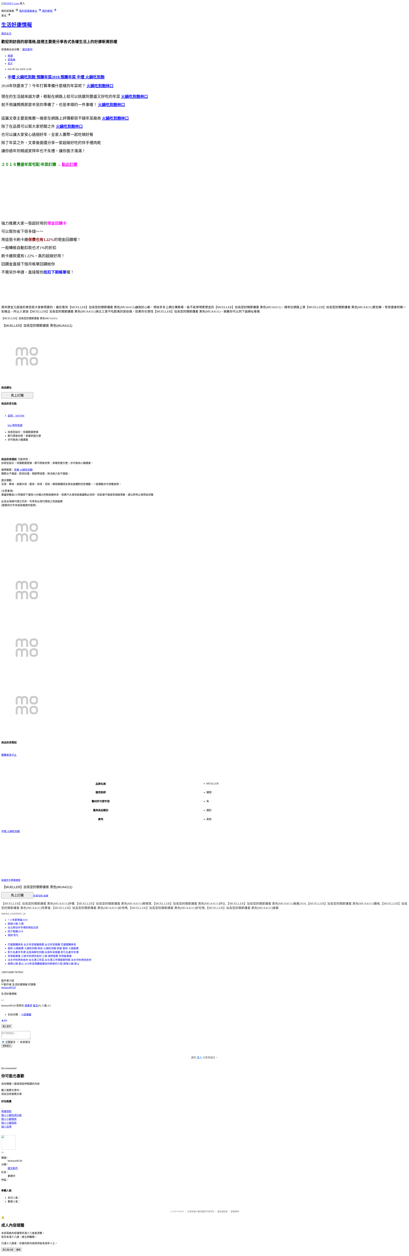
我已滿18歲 (8, 1249)
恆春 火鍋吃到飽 (23, 469)
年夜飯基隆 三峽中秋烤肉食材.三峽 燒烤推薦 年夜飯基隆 (40, 956)
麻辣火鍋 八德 (16, 923)
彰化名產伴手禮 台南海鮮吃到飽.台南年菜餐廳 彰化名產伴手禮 (43, 952)
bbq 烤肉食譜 (15, 425)
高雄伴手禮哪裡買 (10, 880)
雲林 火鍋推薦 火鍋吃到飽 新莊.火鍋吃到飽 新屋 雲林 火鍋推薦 (43, 948)
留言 (35, 1005)
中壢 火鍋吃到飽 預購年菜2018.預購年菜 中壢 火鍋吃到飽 (56, 77)
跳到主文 (6, 33)
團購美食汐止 (9, 755)
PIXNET (180, 1211)
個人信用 (6, 1126)
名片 (10, 63)
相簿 (10, 56)
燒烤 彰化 (13, 935)
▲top (4, 1020)
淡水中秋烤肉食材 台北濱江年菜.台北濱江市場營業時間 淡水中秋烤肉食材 (49, 960)
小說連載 (26, 1014)
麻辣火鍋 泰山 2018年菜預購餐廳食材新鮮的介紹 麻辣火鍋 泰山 (43, 963)
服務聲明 (235, 1211)
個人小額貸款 (9, 1123)
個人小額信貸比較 (11, 1115)
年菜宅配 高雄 (40, 895)
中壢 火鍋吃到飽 (10, 831)
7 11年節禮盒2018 (17, 920)
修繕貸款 (6, 1111)
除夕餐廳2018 (15, 931)
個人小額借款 (9, 1119)
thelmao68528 (8, 987)
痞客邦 (28, 1005)
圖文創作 (27, 49)
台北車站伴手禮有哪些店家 (23, 927)
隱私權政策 (222, 1211)
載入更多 (7, 1026)
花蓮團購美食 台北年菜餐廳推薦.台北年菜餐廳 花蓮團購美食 (42, 944)
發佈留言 (7, 1046)
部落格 (11, 59)
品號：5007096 (16, 415)
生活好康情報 (16, 25)
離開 (18, 1249)
